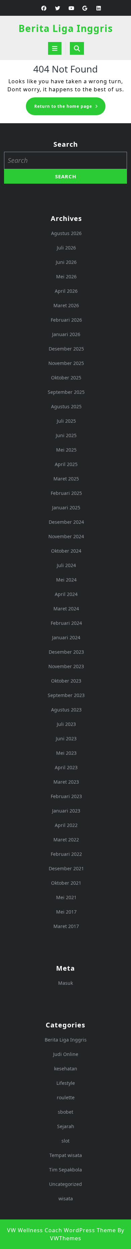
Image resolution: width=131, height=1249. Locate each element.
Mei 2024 (66, 579)
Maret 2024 (66, 608)
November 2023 (66, 666)
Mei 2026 (66, 276)
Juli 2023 (66, 724)
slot (65, 1141)
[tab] (54, 48)
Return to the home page (69, 108)
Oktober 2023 (66, 681)
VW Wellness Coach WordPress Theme (61, 1230)
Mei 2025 (66, 450)
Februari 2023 (66, 796)
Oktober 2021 (66, 883)
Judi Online (65, 1054)
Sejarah (65, 1126)
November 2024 (66, 536)
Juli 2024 (66, 565)
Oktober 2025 (66, 377)
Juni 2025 (66, 435)
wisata (65, 1198)
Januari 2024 (66, 637)
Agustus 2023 (66, 709)
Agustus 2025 (66, 406)
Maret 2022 (66, 839)
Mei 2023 (66, 753)
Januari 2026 (66, 334)
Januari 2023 (66, 810)
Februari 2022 (66, 854)
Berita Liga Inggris (65, 28)
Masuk (65, 983)
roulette (66, 1097)
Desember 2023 (66, 652)
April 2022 (66, 825)
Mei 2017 (66, 912)
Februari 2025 (66, 493)
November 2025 (66, 363)
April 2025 (66, 464)
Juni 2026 (66, 262)
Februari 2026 (66, 320)
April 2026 (66, 291)
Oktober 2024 (66, 551)
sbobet (65, 1112)
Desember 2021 (66, 868)
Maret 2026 (66, 305)
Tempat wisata (65, 1155)
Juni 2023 (66, 738)
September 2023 (66, 695)
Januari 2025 (66, 507)
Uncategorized (65, 1184)
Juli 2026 (66, 247)
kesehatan (65, 1068)
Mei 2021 (66, 897)
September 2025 (66, 392)
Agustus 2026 (66, 233)
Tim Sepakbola (65, 1169)
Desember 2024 (66, 522)
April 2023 (66, 767)
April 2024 (66, 594)
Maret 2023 (66, 782)
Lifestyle (65, 1083)
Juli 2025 (66, 421)
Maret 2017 (66, 926)
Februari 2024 (66, 623)
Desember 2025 (66, 348)
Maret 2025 (66, 478)
